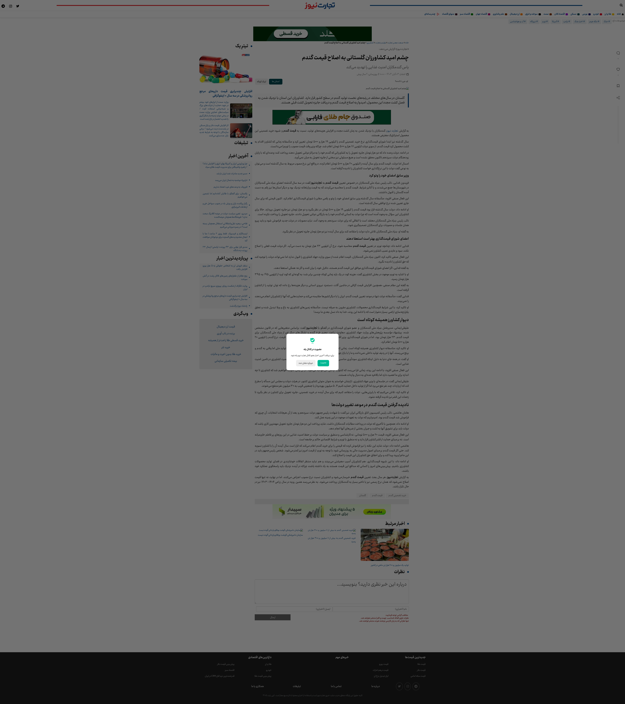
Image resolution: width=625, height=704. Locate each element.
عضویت (323, 362)
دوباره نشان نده (306, 363)
